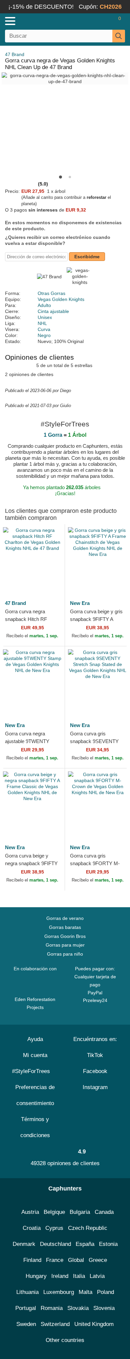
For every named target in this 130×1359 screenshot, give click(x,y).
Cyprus (54, 1228)
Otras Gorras (51, 293)
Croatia (32, 1228)
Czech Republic (87, 1228)
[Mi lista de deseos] (105, 21)
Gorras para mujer (65, 945)
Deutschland (55, 1244)
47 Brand (14, 54)
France (54, 1260)
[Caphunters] (38, 20)
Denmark (24, 1244)
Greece (98, 1260)
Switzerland (55, 1324)
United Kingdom (94, 1324)
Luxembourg (58, 1292)
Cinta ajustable (53, 311)
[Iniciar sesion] (93, 21)
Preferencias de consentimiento (35, 1095)
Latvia (97, 1276)
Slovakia (78, 1308)
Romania (52, 1308)
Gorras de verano (65, 918)
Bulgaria (80, 1212)
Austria (30, 1212)
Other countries (65, 1340)
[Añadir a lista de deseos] (50, 580)
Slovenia (104, 1308)
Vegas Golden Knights (61, 299)
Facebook (95, 1071)
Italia (79, 1276)
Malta (85, 1292)
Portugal (25, 1308)
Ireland (59, 1276)
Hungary (36, 1276)
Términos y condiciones (35, 1127)
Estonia (108, 1244)
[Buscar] (118, 36)
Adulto (44, 305)
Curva (44, 329)
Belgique (54, 1212)
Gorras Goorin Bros (65, 936)
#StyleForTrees (32, 1071)
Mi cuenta (35, 1055)
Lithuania (27, 1292)
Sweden (26, 1324)
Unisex (45, 317)
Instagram (95, 1087)
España (85, 1244)
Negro (44, 335)
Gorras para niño (65, 954)
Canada (104, 1212)
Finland (32, 1260)
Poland (105, 1292)
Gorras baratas (65, 927)
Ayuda (35, 1039)
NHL (42, 323)
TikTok (95, 1055)
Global (76, 1260)
